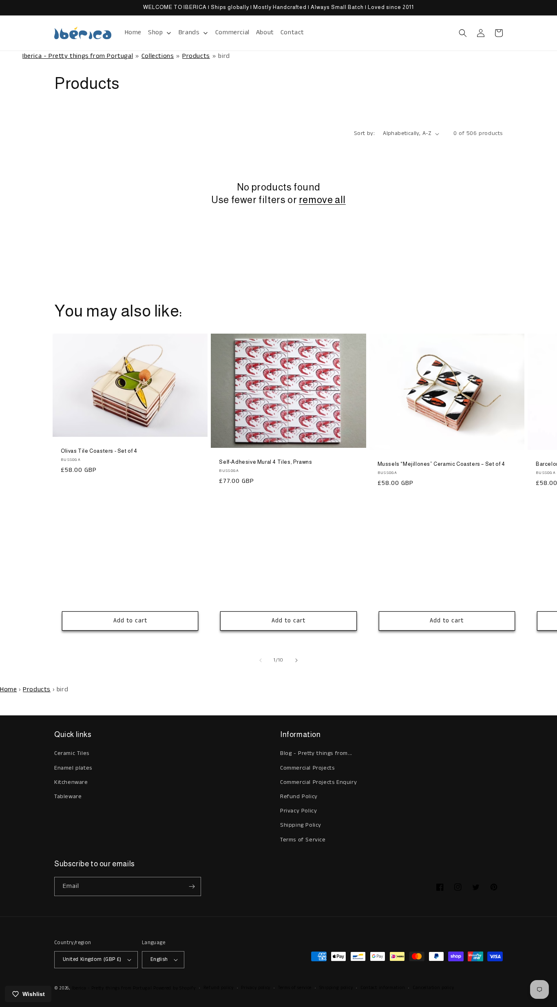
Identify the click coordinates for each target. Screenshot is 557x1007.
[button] (463, 33)
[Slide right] (296, 660)
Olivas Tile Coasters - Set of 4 (99, 451)
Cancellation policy (433, 988)
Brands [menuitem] (189, 32)
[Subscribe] (192, 886)
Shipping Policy (300, 825)
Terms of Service (303, 840)
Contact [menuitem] (292, 32)
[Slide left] (261, 660)
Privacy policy (255, 988)
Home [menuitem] (133, 32)
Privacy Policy (298, 811)
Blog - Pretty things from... (316, 753)
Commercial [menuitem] (232, 32)
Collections (157, 56)
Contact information (382, 988)
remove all (322, 199)
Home (8, 689)
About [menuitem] (265, 32)
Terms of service (295, 988)
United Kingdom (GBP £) (92, 959)
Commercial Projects (307, 768)
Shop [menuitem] (155, 32)
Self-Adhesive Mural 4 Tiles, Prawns (265, 462)
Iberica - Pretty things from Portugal (77, 56)
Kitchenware (71, 782)
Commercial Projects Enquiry (318, 782)
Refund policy (218, 988)
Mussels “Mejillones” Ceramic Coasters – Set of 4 (441, 464)
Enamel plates (73, 768)
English (159, 959)
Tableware (68, 796)
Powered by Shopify (174, 988)
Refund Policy (299, 796)
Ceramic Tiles (71, 753)
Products (196, 56)
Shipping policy (336, 988)
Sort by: (364, 133)
